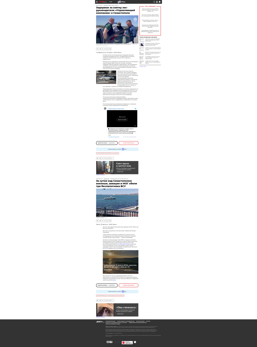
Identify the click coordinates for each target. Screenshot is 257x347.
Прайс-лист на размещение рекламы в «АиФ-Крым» (116, 322)
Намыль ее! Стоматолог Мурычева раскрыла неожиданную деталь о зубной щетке (152, 40)
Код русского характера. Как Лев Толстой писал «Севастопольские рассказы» (150, 26)
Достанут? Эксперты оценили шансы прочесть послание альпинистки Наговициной (153, 53)
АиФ (106, 217)
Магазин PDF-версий (140, 321)
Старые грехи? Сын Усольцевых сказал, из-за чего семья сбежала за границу (152, 62)
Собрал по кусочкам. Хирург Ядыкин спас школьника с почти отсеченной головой (153, 48)
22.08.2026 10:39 (99, 178)
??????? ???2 (142, 66)
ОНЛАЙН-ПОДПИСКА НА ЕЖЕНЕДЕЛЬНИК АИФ (125, 321)
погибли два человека (124, 244)
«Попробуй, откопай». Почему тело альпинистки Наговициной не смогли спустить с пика (152, 44)
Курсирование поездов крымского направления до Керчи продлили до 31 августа (150, 31)
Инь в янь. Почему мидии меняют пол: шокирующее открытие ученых (150, 15)
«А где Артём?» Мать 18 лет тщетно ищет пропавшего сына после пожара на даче (152, 57)
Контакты (148, 321)
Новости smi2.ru (100, 174)
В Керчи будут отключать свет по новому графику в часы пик (150, 21)
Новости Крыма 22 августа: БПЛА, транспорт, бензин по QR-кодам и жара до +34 (150, 10)
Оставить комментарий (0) (128, 285)
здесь (114, 280)
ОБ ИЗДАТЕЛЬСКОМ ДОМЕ (111, 321)
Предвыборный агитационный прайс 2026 (138, 322)
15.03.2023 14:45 (99, 5)
